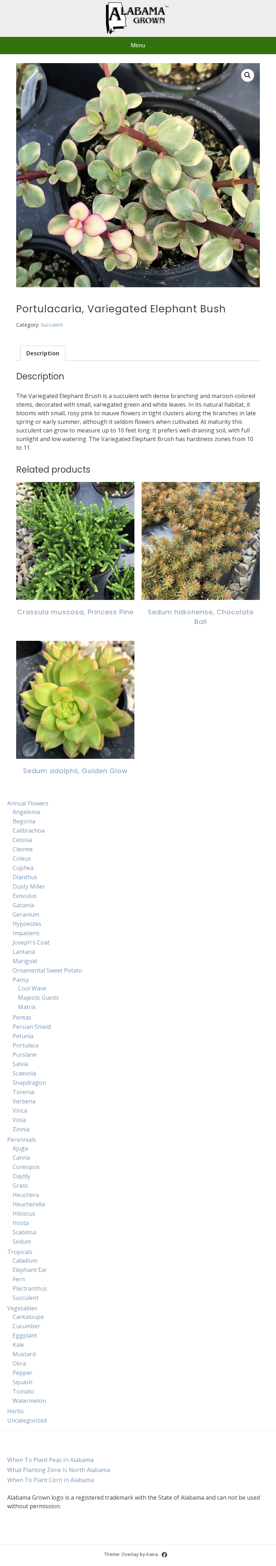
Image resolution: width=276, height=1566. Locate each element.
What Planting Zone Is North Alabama (58, 1470)
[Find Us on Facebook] (164, 1555)
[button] (247, 75)
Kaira (152, 1554)
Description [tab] (42, 353)
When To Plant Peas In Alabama (50, 1460)
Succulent (52, 324)
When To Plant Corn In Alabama (50, 1480)
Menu (138, 45)
